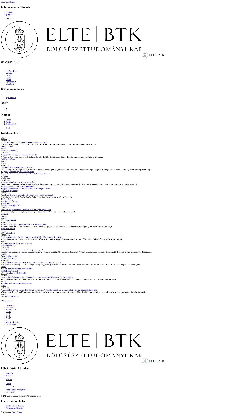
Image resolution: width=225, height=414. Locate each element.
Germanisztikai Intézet (9, 256)
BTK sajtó (5, 214)
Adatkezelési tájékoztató (15, 406)
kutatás (3, 148)
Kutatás (8, 78)
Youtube (9, 18)
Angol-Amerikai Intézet (10, 296)
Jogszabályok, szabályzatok (16, 390)
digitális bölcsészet (8, 159)
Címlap (8, 120)
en (6, 110)
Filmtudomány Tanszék (9, 271)
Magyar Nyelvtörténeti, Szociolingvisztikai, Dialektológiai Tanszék (26, 174)
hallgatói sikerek (7, 146)
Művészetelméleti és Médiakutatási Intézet (16, 243)
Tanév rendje (10, 392)
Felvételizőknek (11, 71)
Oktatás (8, 75)
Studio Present (17, 412)
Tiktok (8, 16)
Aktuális (9, 73)
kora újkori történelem (9, 201)
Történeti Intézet (7, 199)
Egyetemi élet (11, 82)
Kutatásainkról (11, 124)
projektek (4, 176)
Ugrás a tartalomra (8, 2)
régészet (4, 216)
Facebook (9, 12)
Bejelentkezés (11, 98)
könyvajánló (5, 203)
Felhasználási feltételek (14, 408)
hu (7, 108)
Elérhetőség (10, 386)
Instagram (9, 14)
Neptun (8, 384)
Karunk (8, 80)
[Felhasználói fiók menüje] (2, 94)
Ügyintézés (10, 84)
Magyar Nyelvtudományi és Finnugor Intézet (17, 172)
